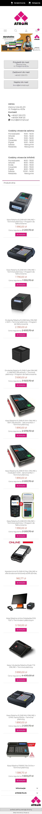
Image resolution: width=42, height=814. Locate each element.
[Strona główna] (21, 17)
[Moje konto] (26, 31)
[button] (5, 31)
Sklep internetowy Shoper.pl (21, 812)
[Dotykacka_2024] (21, 42)
